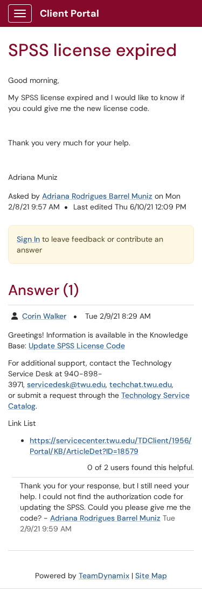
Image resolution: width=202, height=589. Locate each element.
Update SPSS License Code (77, 345)
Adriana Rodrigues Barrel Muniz (97, 196)
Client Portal (69, 13)
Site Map (151, 575)
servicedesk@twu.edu (66, 384)
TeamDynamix (104, 575)
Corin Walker (44, 316)
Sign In (28, 239)
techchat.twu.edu (140, 384)
